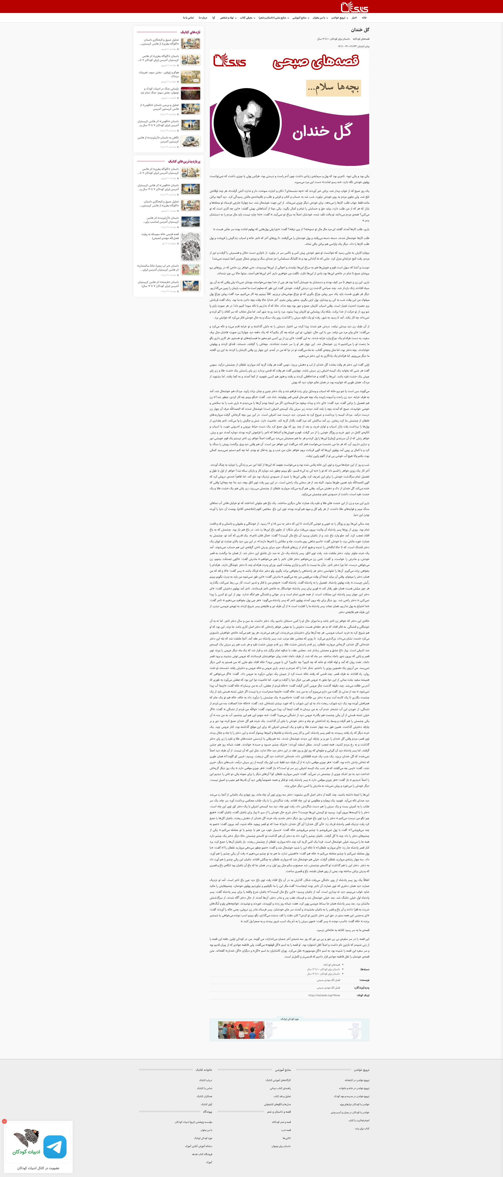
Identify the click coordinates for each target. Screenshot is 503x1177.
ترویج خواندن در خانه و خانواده (354, 1088)
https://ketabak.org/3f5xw (324, 995)
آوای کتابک (206, 1104)
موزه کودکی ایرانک (203, 1138)
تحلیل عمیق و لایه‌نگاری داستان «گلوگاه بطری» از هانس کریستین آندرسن (160, 42)
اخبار (354, 18)
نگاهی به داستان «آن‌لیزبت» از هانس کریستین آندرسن (158, 140)
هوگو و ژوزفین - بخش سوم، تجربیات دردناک (159, 74)
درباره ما (203, 18)
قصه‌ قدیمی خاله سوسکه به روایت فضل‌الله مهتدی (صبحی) (160, 236)
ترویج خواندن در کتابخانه (357, 1080)
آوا (213, 18)
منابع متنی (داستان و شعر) (272, 18)
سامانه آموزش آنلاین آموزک (198, 1146)
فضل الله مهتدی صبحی (328, 980)
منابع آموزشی (299, 18)
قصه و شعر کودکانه (281, 1122)
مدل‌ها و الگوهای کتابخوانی (277, 1104)
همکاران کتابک (204, 1096)
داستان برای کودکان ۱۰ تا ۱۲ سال (333, 39)
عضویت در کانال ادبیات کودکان (38, 1168)
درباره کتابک (205, 1080)
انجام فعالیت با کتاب (359, 1120)
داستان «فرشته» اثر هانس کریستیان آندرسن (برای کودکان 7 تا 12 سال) (158, 284)
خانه (364, 18)
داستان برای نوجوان (281, 1146)
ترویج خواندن (338, 18)
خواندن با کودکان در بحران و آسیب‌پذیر (350, 1112)
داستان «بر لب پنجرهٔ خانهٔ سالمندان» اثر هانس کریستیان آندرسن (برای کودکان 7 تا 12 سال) (158, 268)
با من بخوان (319, 18)
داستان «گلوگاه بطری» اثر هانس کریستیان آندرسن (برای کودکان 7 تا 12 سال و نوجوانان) (159, 58)
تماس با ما (188, 18)
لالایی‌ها (287, 1138)
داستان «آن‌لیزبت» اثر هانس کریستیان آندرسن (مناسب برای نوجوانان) (162, 220)
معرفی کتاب (246, 18)
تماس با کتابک (204, 1088)
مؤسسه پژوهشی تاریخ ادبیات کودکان (193, 1122)
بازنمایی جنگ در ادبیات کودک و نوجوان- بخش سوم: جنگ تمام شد (159, 91)
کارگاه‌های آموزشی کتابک (278, 1080)
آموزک (209, 1162)
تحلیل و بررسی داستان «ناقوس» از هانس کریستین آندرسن (159, 107)
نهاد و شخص (227, 18)
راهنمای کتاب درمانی (280, 1088)
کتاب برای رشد (362, 1128)
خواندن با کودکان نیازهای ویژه (354, 1104)
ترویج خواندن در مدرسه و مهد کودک (351, 1096)
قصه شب (286, 1130)
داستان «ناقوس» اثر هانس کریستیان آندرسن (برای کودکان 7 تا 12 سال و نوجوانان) (158, 123)
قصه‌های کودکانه (361, 39)
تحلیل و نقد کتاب (282, 1096)
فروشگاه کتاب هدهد (202, 1154)
